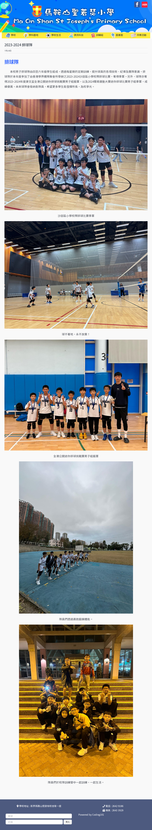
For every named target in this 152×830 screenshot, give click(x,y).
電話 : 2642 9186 (114, 806)
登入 (68, 822)
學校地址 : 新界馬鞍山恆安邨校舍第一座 (40, 806)
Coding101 (98, 814)
